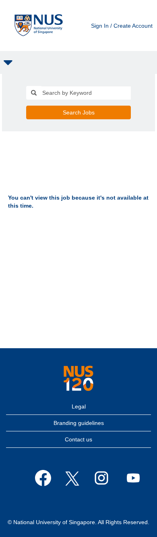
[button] (78, 62)
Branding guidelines (79, 423)
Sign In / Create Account (122, 25)
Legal (79, 406)
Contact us (78, 439)
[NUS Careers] (38, 25)
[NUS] (78, 378)
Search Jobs (79, 112)
